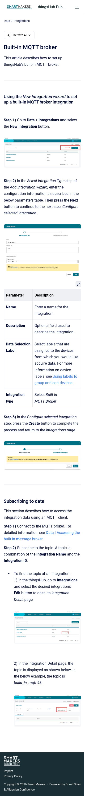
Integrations (22, 21)
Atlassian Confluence (20, 789)
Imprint (8, 771)
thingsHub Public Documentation (51, 7)
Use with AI (19, 35)
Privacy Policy (13, 776)
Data (7, 21)
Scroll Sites (73, 784)
